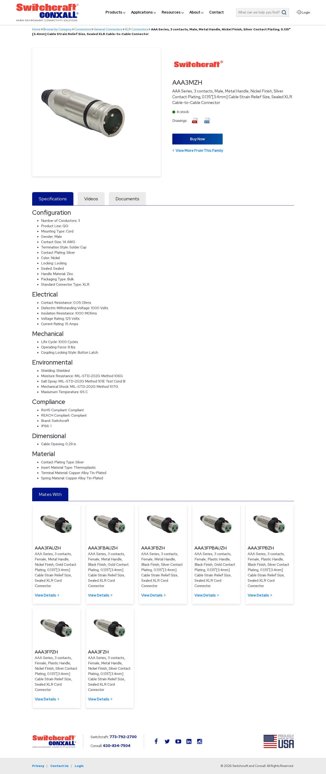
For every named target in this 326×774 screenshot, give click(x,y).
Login (79, 766)
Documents (127, 199)
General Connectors (108, 29)
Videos (91, 199)
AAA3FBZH (153, 548)
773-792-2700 (123, 737)
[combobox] (262, 12)
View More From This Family (199, 150)
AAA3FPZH (46, 652)
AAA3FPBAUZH (210, 548)
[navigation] (164, 12)
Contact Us (59, 766)
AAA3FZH (98, 652)
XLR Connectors (136, 29)
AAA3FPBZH (261, 548)
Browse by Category (57, 29)
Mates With (50, 494)
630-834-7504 (116, 745)
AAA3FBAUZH (103, 548)
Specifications (53, 199)
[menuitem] (114, 12)
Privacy (38, 766)
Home (36, 29)
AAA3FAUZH (48, 548)
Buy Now (197, 139)
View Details (45, 595)
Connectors (82, 29)
